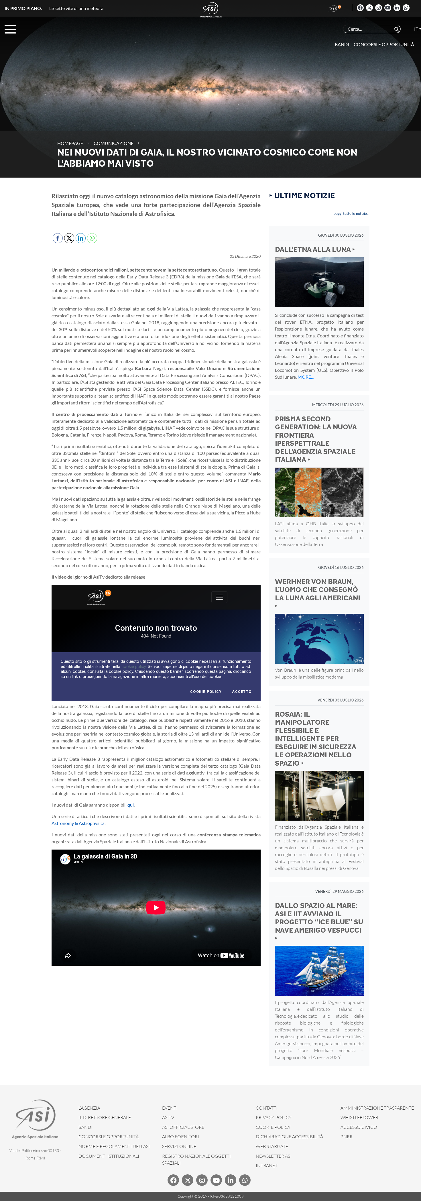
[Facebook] (360, 7)
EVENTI (170, 1108)
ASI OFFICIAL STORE (183, 1127)
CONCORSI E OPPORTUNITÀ (108, 1136)
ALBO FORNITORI (180, 1136)
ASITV (168, 1117)
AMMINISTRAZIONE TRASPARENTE (377, 1108)
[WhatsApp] (406, 7)
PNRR (347, 1136)
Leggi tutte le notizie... (351, 213)
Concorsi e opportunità (384, 44)
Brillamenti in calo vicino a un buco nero (88, 8)
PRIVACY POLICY (274, 1117)
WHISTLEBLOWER (359, 1117)
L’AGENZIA (89, 1108)
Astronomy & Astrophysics (78, 823)
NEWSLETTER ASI (274, 1156)
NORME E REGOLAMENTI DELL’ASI (114, 1146)
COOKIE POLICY (273, 1127)
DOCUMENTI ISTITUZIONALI (108, 1156)
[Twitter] (369, 7)
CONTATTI (267, 1108)
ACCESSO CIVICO (359, 1127)
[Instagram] (378, 7)
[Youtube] (387, 7)
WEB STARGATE (272, 1146)
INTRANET (267, 1165)
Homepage (70, 143)
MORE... (306, 377)
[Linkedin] (397, 7)
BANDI (85, 1127)
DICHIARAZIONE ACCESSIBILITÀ (289, 1136)
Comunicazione (113, 143)
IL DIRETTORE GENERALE (104, 1117)
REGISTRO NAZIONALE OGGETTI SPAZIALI (196, 1159)
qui (130, 804)
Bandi (342, 44)
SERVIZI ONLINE (179, 1146)
